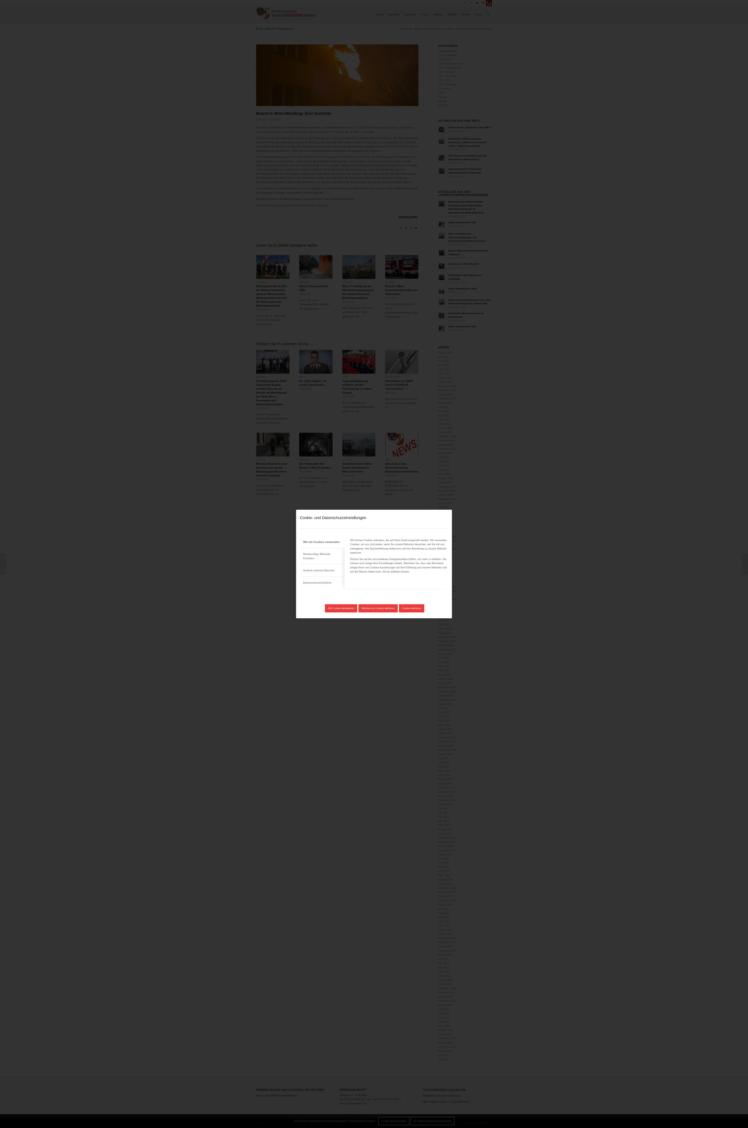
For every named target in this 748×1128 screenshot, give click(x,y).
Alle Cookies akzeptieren (341, 608)
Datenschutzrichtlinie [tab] (317, 582)
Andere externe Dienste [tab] (318, 570)
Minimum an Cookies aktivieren (378, 608)
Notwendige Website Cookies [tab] (317, 556)
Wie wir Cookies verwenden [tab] (321, 541)
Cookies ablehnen (411, 608)
